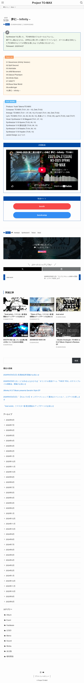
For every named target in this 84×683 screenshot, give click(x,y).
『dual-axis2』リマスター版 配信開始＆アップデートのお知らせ (28, 406)
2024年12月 (10, 518)
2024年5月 (10, 555)
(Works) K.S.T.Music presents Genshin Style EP (21, 390)
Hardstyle (17, 233)
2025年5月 (10, 492)
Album (7, 24)
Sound (9, 640)
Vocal (39, 233)
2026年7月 (10, 425)
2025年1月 (10, 513)
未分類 (9, 651)
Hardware (10, 625)
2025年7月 (10, 487)
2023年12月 (10, 581)
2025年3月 (10, 503)
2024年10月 (10, 529)
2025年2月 (10, 508)
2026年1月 (10, 456)
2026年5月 (10, 435)
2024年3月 (10, 565)
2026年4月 (10, 440)
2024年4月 (10, 560)
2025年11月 (10, 466)
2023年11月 (10, 586)
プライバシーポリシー (42, 676)
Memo (8, 635)
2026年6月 (10, 430)
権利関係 (9, 656)
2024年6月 (10, 549)
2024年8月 (10, 539)
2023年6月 (10, 601)
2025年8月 (10, 482)
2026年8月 (10, 420)
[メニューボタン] (2, 2)
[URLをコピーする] (61, 269)
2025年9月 (10, 477)
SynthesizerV (26, 233)
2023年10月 (10, 591)
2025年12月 (10, 461)
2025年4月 (10, 497)
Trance (34, 233)
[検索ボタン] (81, 2)
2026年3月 (10, 446)
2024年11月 (10, 523)
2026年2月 (10, 451)
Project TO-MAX (42, 2)
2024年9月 (10, 534)
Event (8, 620)
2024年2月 (10, 570)
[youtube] (43, 672)
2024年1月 (10, 575)
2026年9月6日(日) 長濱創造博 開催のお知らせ (21, 374)
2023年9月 (10, 596)
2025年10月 (10, 472)
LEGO (8, 630)
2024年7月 (10, 544)
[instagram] (41, 672)
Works (8, 646)
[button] (22, 269)
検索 (76, 360)
